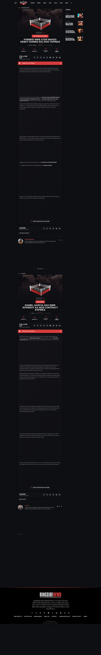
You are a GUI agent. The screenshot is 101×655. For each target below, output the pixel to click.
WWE (38, 3)
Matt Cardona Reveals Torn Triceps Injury (69, 24)
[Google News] (41, 57)
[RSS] (69, 613)
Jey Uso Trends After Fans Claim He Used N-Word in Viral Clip (70, 31)
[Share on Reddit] (56, 228)
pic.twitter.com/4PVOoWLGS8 (49, 162)
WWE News (23, 273)
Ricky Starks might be (35, 338)
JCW (61, 3)
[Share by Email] (59, 228)
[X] (37, 57)
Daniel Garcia (22, 499)
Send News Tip (18, 616)
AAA (55, 3)
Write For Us (28, 616)
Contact (54, 616)
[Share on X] (47, 228)
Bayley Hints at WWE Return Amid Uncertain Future (70, 39)
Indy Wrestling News (25, 7)
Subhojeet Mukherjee (32, 45)
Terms (85, 616)
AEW (44, 3)
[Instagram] (53, 57)
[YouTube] (50, 57)
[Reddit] (59, 57)
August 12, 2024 (47, 165)
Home (32, 3)
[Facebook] (34, 57)
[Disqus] (40, 554)
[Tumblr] (52, 613)
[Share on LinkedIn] (50, 228)
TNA (50, 3)
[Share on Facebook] (44, 228)
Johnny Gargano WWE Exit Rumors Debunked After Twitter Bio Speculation (70, 16)
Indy (66, 3)
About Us (47, 616)
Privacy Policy (76, 616)
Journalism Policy (64, 616)
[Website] (57, 506)
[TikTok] (65, 613)
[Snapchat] (56, 57)
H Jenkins (32, 313)
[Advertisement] (28, 152)
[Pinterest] (47, 57)
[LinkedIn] (44, 57)
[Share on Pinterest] (53, 228)
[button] (71, 3)
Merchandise (38, 616)
